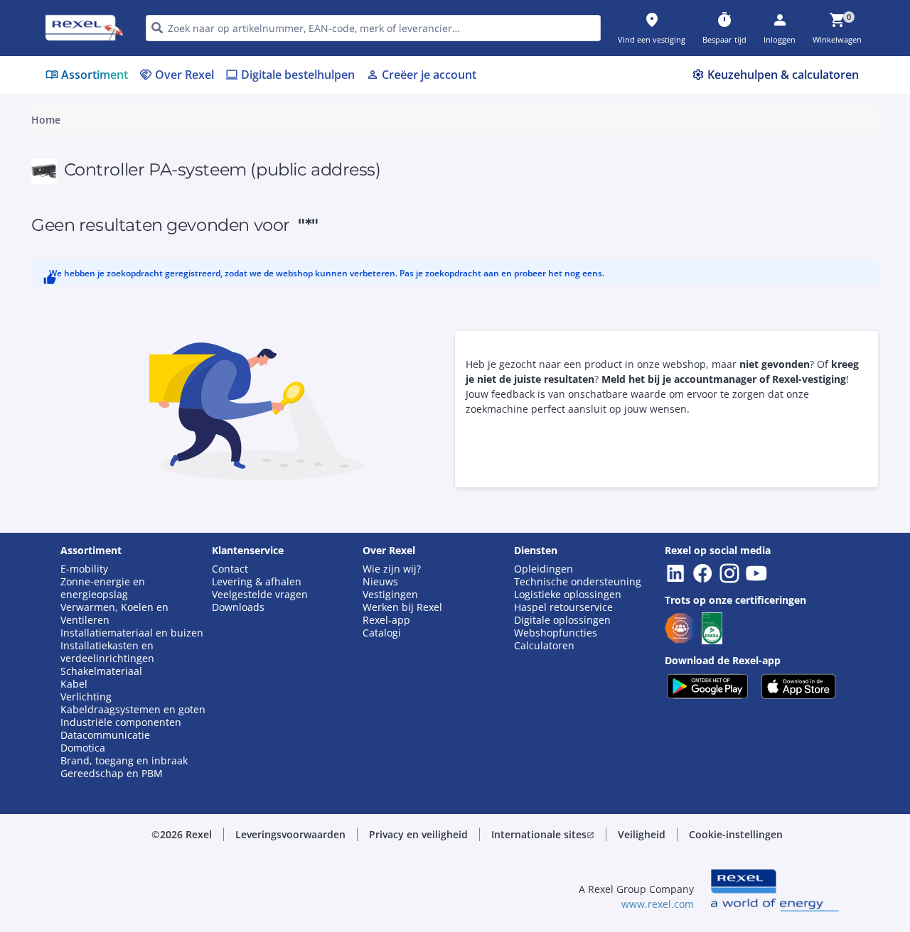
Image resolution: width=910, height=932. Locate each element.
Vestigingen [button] (390, 594)
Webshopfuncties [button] (555, 633)
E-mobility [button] (84, 569)
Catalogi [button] (382, 633)
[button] (290, 834)
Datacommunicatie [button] (105, 735)
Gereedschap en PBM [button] (111, 773)
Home (45, 120)
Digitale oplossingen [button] (562, 620)
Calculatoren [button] (544, 645)
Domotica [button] (82, 748)
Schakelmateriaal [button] (101, 671)
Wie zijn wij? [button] (392, 569)
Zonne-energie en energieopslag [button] (102, 588)
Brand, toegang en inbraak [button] (124, 760)
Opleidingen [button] (543, 569)
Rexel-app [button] (386, 620)
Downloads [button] (238, 607)
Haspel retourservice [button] (563, 607)
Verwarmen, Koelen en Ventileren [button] (114, 614)
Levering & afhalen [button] (256, 581)
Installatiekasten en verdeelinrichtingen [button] (107, 652)
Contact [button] (230, 569)
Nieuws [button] (380, 581)
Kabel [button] (73, 684)
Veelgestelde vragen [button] (260, 594)
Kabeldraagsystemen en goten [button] (132, 709)
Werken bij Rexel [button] (402, 607)
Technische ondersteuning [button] (577, 581)
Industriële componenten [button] (120, 722)
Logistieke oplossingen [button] (567, 594)
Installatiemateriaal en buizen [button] (131, 633)
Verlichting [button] (86, 696)
